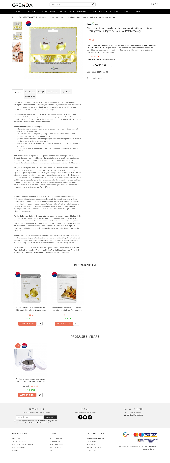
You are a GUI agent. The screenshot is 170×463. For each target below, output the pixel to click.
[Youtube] (85, 417)
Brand (138, 11)
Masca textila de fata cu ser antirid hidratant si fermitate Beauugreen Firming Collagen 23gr (30, 309)
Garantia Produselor (57, 444)
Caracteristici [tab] (30, 92)
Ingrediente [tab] (66, 92)
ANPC (52, 450)
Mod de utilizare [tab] (53, 92)
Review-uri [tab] (30, 97)
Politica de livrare (18, 447)
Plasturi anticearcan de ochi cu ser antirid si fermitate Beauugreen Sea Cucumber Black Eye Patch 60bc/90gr (30, 380)
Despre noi (16, 438)
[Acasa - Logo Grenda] (24, 4)
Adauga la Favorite (96, 78)
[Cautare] (93, 4)
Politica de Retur (56, 441)
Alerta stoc (100, 65)
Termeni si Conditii (19, 441)
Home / (15, 17)
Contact (15, 450)
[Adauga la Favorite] (40, 324)
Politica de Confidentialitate (39, 423)
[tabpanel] (53, 49)
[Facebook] (80, 417)
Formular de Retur (56, 447)
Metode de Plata (56, 438)
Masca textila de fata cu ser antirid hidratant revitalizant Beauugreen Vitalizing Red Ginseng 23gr (66, 309)
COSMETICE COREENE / (29, 17)
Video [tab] (41, 92)
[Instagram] (90, 417)
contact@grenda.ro (135, 415)
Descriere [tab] (17, 92)
